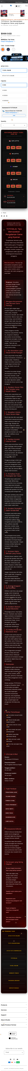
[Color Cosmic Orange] (3, 49)
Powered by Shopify (18, 1068)
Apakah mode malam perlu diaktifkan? (14, 892)
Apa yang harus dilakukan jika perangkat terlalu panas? (13, 919)
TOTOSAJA (11, 1068)
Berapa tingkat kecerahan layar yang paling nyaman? (14, 869)
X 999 (4, 85)
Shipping (9, 35)
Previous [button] (1, 1)
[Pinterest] (7, 216)
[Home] (11, 5)
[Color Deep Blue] (8, 49)
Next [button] (26, 1)
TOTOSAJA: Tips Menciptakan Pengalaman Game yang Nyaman (14, 2)
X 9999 (4, 90)
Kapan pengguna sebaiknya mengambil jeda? (12, 910)
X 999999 (5, 100)
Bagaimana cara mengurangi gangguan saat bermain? (14, 900)
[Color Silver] (13, 49)
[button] (2, 6)
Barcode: (11, 25)
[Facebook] (2, 216)
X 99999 (5, 95)
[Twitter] (5, 216)
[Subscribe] (22, 1052)
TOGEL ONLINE (6, 70)
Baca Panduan (19, 2)
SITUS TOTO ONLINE (8, 75)
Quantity (3, 121)
